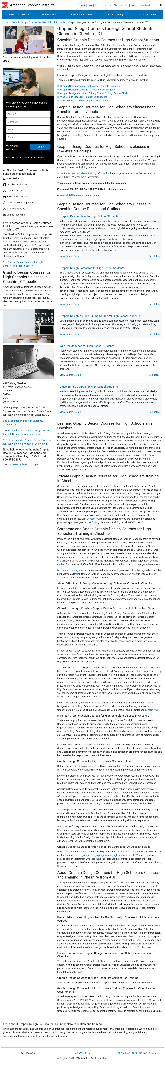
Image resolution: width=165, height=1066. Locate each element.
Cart (126, 5)
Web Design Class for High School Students (83, 96)
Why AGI (82, 5)
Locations (107, 5)
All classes (118, 5)
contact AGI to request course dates (79, 195)
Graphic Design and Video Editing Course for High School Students (95, 93)
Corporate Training (147, 14)
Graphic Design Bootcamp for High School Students (87, 89)
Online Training (50, 14)
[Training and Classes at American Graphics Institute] (6, 5)
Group (11, 149)
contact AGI (151, 709)
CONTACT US (82, 1053)
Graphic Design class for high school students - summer (90, 86)
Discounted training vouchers (73, 570)
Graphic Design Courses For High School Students (38, 22)
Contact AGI (93, 518)
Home (5, 22)
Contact (98, 5)
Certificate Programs (82, 14)
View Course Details (70, 256)
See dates (154, 256)
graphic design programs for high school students (108, 855)
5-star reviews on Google (25, 464)
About (90, 5)
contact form (64, 564)
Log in (133, 5)
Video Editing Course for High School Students (85, 100)
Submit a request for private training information (83, 173)
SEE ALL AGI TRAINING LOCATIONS (137, 1053)
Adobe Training (115, 14)
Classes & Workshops (17, 14)
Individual (13, 145)
